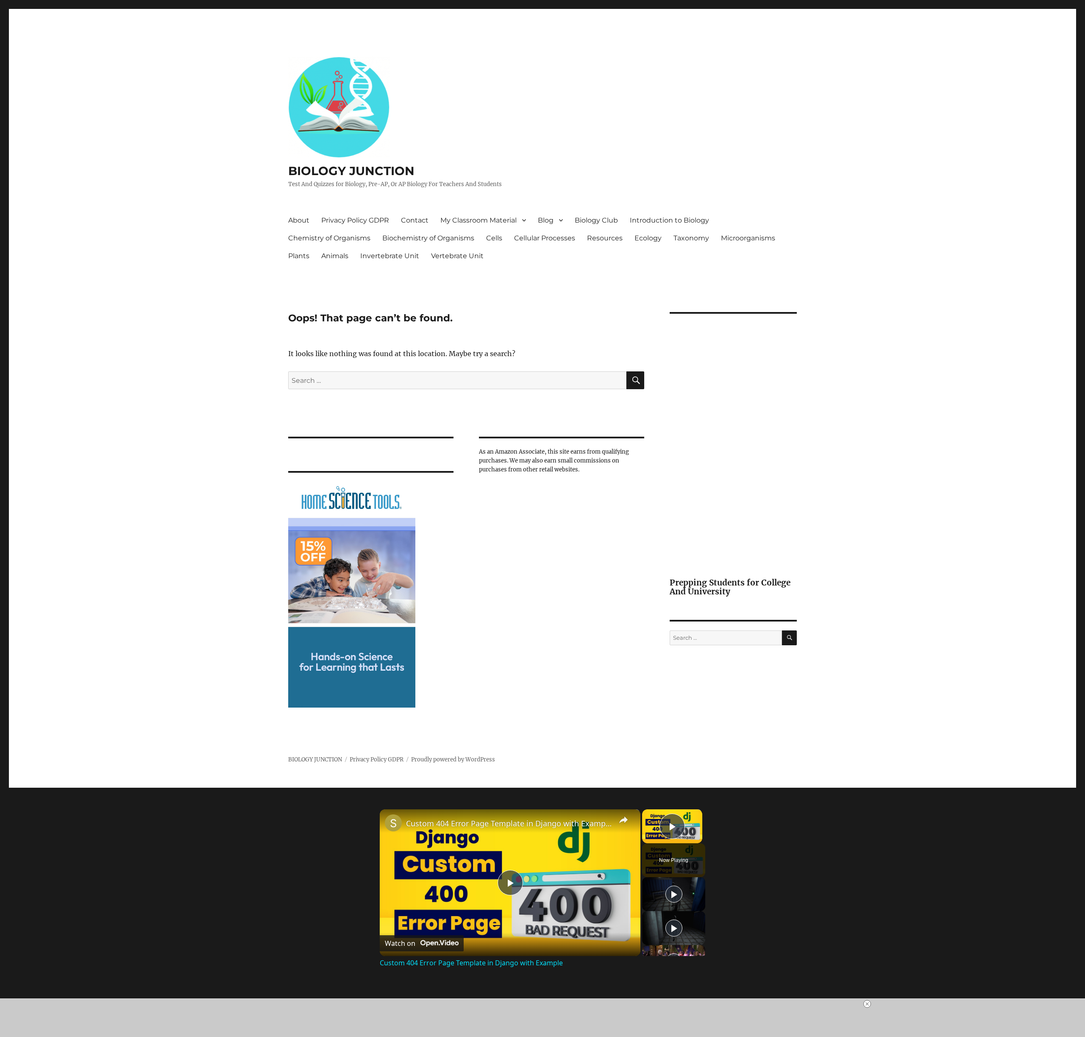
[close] (867, 1004)
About (298, 220)
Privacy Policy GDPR (355, 220)
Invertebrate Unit (389, 256)
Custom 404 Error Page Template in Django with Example (509, 823)
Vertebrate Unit (457, 256)
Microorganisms (748, 238)
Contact (414, 220)
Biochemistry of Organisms (428, 238)
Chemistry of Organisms (329, 238)
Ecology (648, 238)
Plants (298, 256)
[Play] (673, 894)
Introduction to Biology (669, 220)
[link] (393, 822)
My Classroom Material (478, 220)
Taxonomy (691, 238)
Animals (334, 256)
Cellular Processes (544, 238)
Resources (605, 238)
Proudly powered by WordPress (453, 759)
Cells (494, 238)
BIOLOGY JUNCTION (351, 171)
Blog (546, 220)
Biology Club (596, 220)
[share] (623, 820)
